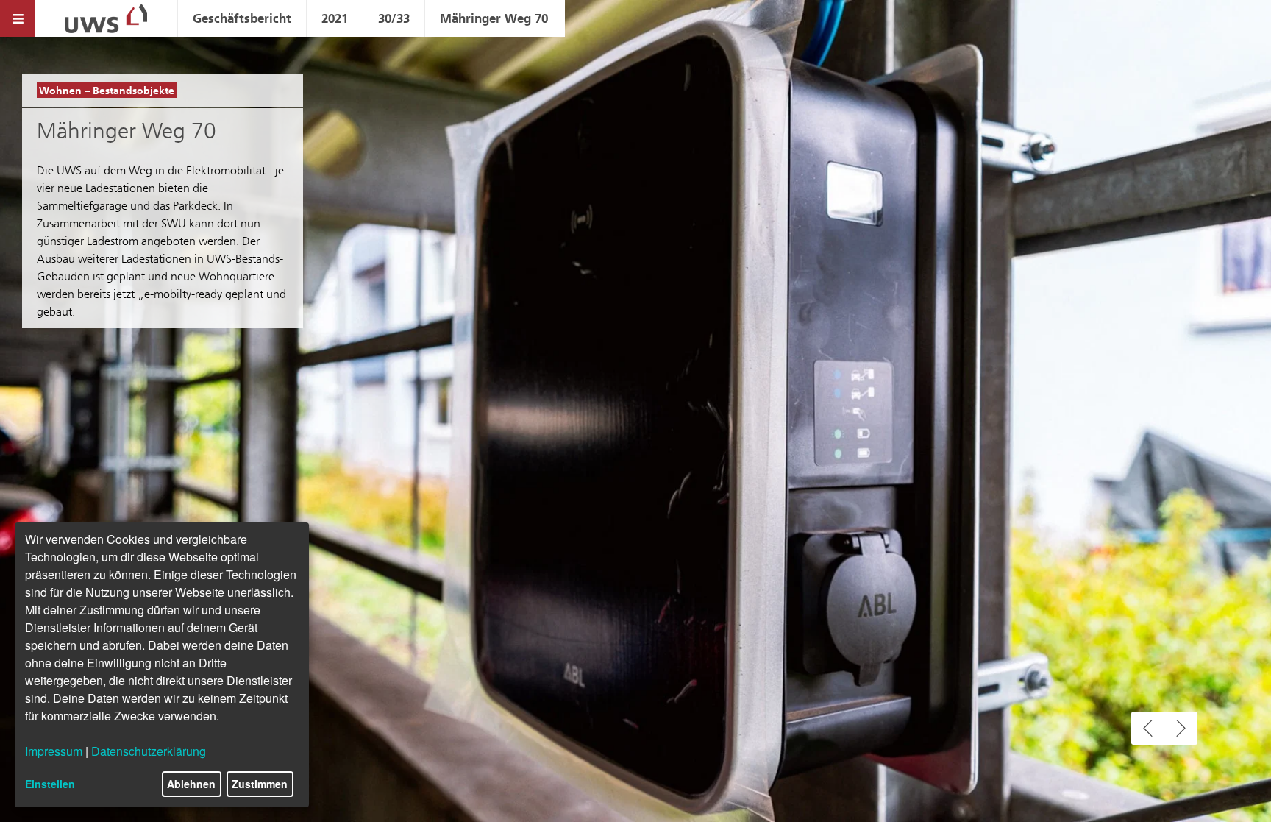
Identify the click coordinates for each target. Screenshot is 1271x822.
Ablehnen (191, 783)
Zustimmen (260, 783)
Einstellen (50, 783)
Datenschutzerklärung (148, 751)
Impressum (53, 751)
